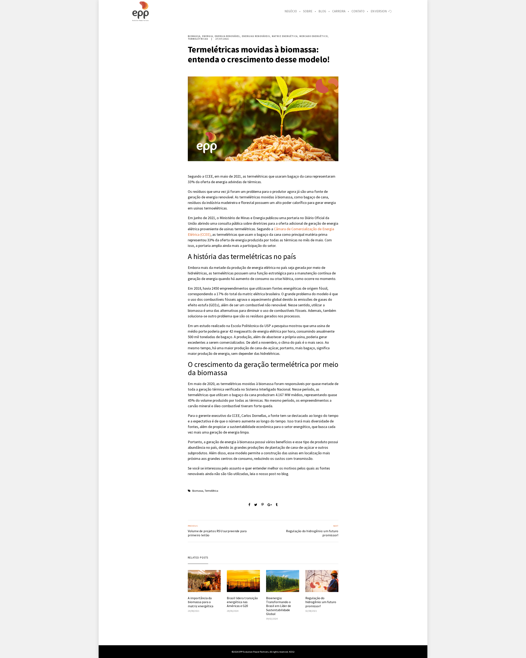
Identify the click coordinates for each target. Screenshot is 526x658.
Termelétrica (211, 491)
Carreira (338, 11)
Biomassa (194, 36)
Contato (358, 11)
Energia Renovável (227, 36)
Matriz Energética (285, 36)
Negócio (291, 11)
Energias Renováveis (256, 36)
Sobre (307, 11)
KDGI (291, 651)
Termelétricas (198, 39)
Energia (207, 36)
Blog (322, 11)
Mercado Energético (313, 36)
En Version (379, 11)
